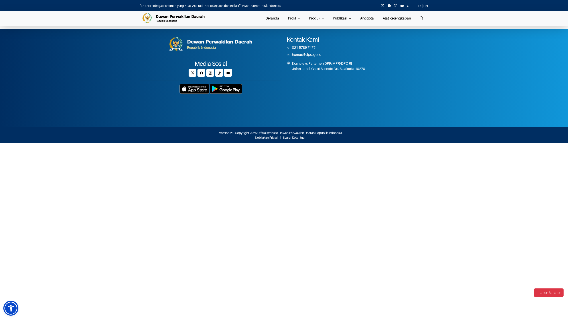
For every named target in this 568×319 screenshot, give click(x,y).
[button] (10, 308)
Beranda (272, 18)
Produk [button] (314, 18)
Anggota (367, 18)
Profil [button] (292, 18)
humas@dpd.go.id (306, 54)
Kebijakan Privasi (266, 137)
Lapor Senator (549, 292)
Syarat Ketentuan (294, 137)
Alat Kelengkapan (397, 18)
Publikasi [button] (340, 18)
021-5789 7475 (304, 47)
